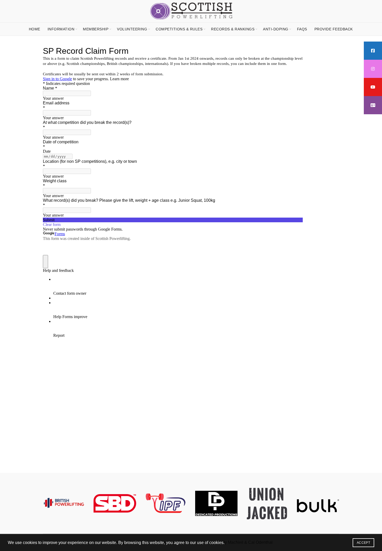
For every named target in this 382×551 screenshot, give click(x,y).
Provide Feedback (333, 29)
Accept (363, 543)
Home (34, 29)
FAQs (302, 29)
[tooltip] (373, 51)
